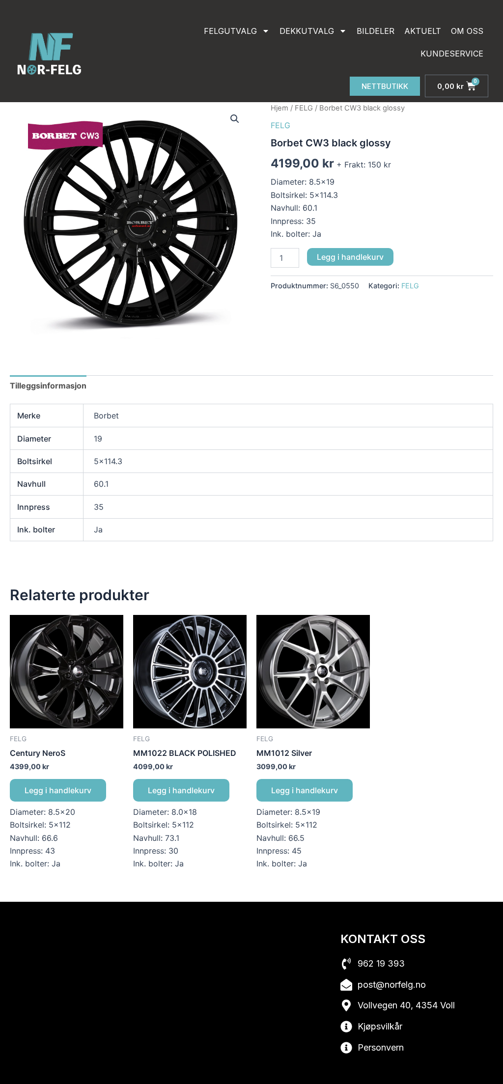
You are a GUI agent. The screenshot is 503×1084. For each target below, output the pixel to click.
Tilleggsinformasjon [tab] (48, 385)
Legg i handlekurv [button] (58, 790)
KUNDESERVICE (451, 53)
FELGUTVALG (230, 31)
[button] (235, 119)
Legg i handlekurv (350, 257)
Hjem (279, 108)
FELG (304, 108)
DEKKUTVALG (306, 31)
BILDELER (375, 31)
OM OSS (467, 31)
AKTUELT (422, 31)
